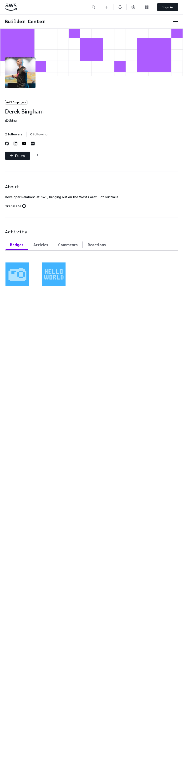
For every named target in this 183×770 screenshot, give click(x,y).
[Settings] (133, 7)
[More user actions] (37, 156)
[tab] (16, 245)
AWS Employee (16, 102)
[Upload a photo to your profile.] (17, 274)
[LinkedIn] (15, 143)
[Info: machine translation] (24, 206)
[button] (93, 7)
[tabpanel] (91, 271)
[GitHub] (7, 143)
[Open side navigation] (175, 21)
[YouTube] (24, 143)
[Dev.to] (33, 143)
